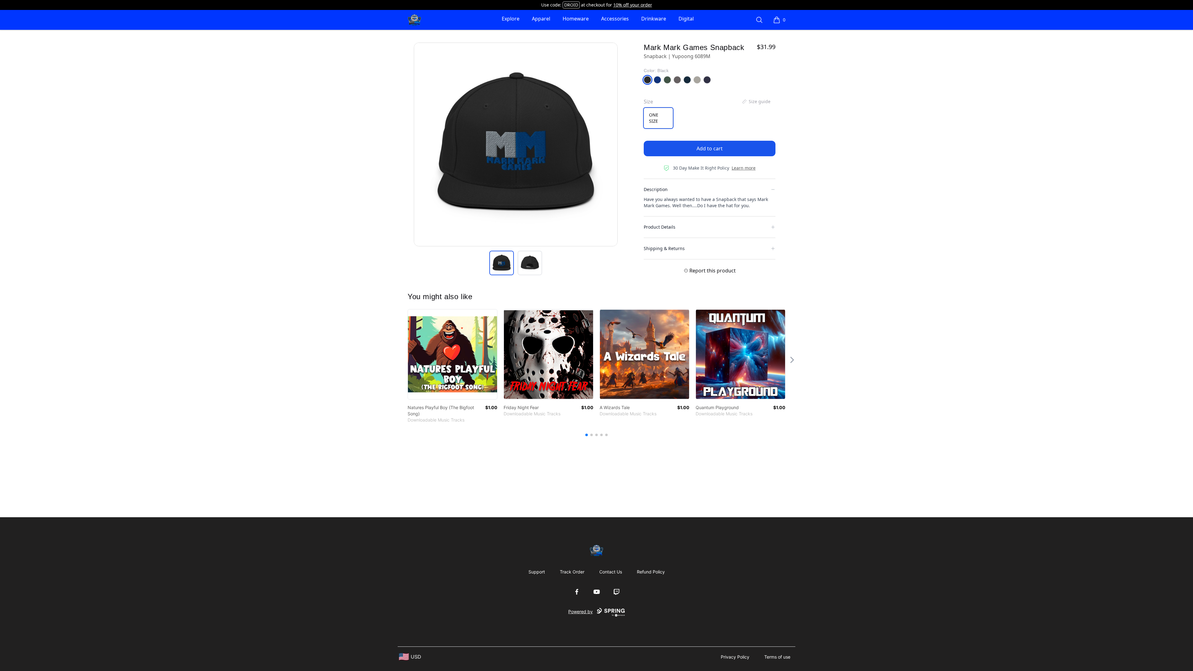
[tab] (501, 263)
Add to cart (710, 148)
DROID (571, 5)
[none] (755, 101)
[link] (452, 354)
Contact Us (610, 571)
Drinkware (653, 18)
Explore (510, 18)
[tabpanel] (516, 144)
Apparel (541, 18)
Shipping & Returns (664, 248)
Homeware (576, 18)
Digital (686, 18)
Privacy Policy (735, 657)
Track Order (572, 571)
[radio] (658, 118)
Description (656, 189)
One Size (653, 118)
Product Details (659, 227)
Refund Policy (651, 571)
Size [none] (648, 101)
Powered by (580, 611)
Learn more (744, 168)
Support (536, 571)
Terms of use (777, 657)
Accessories (615, 18)
